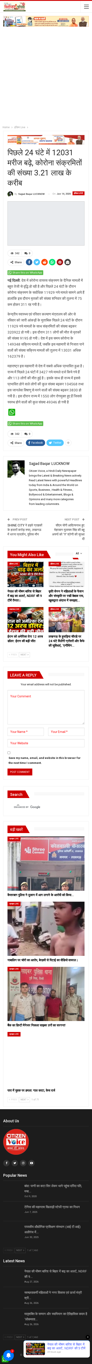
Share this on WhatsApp (27, 272)
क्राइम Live (14, 839)
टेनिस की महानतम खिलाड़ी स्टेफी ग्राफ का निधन (52, 1207)
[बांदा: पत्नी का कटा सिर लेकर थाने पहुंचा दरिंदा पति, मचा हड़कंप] (12, 1190)
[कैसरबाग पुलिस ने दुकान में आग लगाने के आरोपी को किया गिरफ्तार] (46, 864)
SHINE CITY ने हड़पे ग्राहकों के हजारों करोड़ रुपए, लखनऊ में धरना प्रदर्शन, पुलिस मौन (24, 529)
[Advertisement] (46, 75)
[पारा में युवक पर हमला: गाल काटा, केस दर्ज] (46, 1059)
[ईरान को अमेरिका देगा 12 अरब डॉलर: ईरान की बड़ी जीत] (25, 619)
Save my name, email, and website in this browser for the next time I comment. (45, 760)
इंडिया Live (78, 193)
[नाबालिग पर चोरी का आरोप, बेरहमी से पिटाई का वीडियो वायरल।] (46, 929)
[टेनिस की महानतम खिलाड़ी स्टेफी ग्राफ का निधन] (12, 1211)
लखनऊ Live (14, 609)
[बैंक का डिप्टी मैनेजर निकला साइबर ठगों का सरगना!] (46, 994)
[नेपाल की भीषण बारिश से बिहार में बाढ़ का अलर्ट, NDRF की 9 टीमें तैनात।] (25, 574)
